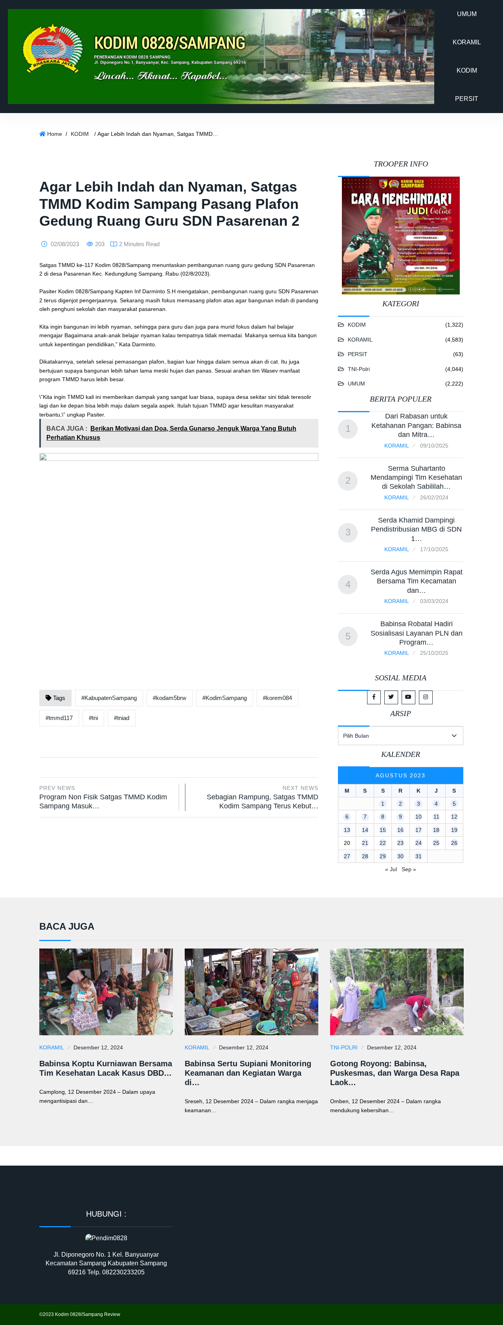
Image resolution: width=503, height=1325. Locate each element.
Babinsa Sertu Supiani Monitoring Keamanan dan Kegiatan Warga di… (248, 1073)
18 (436, 830)
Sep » (409, 869)
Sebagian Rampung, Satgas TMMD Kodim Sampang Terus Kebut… (262, 797)
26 (454, 843)
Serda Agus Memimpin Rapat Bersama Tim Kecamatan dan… (417, 581)
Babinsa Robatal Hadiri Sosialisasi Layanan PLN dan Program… (417, 633)
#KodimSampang (224, 697)
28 (365, 856)
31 (418, 856)
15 (383, 830)
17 (418, 830)
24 (418, 843)
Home (54, 134)
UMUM (467, 14)
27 (347, 856)
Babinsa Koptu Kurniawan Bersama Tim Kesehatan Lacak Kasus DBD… (105, 1068)
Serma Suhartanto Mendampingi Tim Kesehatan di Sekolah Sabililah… (416, 477)
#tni (93, 718)
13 (347, 830)
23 (400, 843)
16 (400, 830)
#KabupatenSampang (109, 697)
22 (383, 843)
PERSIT (466, 98)
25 (436, 843)
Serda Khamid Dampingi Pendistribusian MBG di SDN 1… (416, 529)
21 (365, 843)
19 (454, 830)
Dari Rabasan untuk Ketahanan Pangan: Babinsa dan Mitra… (416, 425)
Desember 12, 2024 (98, 1047)
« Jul (391, 869)
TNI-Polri (359, 369)
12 (454, 816)
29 (383, 856)
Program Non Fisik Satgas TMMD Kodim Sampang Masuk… (103, 797)
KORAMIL (467, 42)
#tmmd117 (59, 718)
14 (365, 830)
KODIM (467, 70)
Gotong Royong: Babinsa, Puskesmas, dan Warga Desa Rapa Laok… (394, 1073)
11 (436, 816)
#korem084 (277, 697)
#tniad (121, 718)
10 (418, 816)
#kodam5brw (169, 697)
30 (400, 856)
